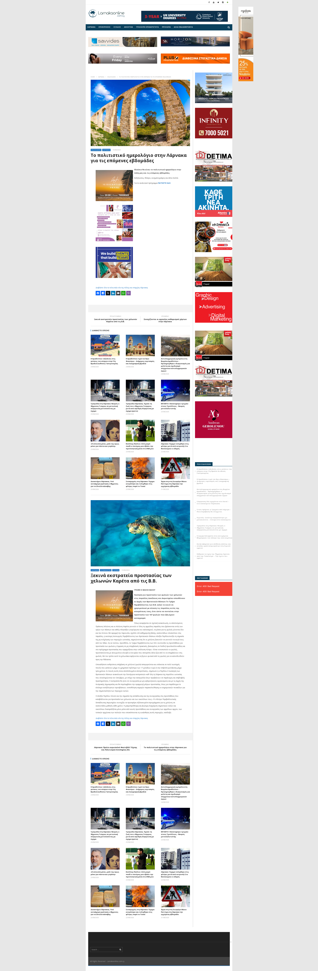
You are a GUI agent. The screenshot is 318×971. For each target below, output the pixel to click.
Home (93, 77)
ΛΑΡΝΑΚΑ (91, 27)
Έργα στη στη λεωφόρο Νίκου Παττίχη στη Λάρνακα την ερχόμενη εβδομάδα (174, 483)
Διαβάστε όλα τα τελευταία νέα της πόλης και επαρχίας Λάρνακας (122, 287)
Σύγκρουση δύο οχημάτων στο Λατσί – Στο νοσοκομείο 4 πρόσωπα (213, 503)
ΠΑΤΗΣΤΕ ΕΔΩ (164, 183)
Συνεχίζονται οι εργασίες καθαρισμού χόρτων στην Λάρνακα (165, 319)
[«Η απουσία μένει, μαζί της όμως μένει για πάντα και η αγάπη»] (105, 430)
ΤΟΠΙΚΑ (116, 570)
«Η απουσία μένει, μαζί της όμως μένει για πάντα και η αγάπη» (105, 445)
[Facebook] (209, 2)
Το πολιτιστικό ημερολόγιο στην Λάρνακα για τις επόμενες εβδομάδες (165, 747)
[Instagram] (223, 2)
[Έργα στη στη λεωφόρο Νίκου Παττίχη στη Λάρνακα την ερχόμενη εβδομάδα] (175, 468)
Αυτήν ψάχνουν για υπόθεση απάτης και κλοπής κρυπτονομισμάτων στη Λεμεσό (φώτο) (214, 546)
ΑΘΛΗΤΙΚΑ (128, 27)
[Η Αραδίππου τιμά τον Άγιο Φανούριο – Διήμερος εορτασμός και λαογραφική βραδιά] (140, 345)
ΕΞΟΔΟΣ (117, 27)
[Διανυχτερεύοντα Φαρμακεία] (227, 2)
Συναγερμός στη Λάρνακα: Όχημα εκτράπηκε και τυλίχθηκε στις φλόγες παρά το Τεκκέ (140, 483)
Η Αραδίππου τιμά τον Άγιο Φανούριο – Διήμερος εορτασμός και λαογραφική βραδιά (140, 361)
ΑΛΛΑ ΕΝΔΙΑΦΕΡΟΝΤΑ (183, 27)
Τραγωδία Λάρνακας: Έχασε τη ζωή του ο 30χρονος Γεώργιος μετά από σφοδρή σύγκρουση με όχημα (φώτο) (140, 407)
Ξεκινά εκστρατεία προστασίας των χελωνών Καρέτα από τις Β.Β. (115, 319)
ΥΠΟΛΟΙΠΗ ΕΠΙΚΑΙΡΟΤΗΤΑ (147, 27)
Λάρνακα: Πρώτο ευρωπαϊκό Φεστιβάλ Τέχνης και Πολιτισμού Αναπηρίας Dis (115, 747)
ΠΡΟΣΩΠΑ (166, 27)
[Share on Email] (118, 293)
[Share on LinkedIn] (113, 293)
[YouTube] (213, 2)
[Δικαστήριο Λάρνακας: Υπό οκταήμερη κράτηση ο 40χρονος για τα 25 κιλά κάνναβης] (105, 468)
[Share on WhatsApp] (123, 293)
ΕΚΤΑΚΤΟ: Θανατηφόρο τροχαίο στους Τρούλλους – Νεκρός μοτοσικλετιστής (174, 406)
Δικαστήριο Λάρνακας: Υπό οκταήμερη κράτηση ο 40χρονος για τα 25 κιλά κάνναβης (104, 483)
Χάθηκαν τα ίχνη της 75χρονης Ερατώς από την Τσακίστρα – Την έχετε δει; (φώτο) (213, 556)
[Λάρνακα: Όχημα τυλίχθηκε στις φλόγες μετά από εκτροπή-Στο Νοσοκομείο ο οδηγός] (175, 430)
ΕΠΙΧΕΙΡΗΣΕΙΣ (104, 27)
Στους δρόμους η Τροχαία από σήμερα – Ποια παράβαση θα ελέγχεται (214, 511)
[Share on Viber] (128, 293)
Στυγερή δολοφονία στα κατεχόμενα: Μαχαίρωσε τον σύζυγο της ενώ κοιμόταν (214, 537)
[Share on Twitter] (108, 293)
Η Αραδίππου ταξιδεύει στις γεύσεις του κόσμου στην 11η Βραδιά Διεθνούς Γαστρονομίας (104, 361)
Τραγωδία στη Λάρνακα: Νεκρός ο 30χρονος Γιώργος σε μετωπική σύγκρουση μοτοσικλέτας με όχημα (105, 407)
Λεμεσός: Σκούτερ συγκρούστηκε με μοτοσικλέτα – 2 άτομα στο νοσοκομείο (214, 519)
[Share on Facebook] (98, 293)
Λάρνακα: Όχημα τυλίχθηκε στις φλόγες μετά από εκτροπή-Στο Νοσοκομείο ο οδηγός (175, 446)
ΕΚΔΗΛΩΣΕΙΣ (111, 77)
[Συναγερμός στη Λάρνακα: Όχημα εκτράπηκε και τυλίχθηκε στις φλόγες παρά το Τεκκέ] (140, 468)
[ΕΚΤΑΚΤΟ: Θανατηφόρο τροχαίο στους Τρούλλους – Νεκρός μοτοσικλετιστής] (175, 390)
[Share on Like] (103, 293)
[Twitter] (218, 2)
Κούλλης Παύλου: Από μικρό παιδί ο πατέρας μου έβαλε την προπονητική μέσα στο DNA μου (140, 446)
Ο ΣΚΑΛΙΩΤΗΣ (106, 570)
